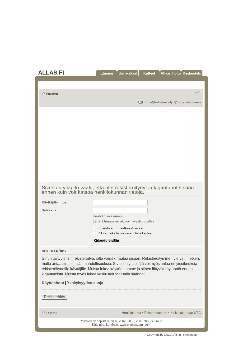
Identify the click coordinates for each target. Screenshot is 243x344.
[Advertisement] (121, 36)
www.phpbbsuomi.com (135, 324)
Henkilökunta (131, 313)
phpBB (101, 321)
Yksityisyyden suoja (85, 283)
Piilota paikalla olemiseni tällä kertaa (124, 233)
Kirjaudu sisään (189, 102)
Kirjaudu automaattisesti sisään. (121, 228)
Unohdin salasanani (107, 216)
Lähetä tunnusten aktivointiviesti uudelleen (124, 221)
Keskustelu (192, 73)
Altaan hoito (171, 73)
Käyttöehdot (53, 283)
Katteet (149, 73)
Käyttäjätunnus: (55, 202)
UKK (145, 102)
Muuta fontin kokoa (197, 92)
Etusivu (106, 73)
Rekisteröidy (163, 102)
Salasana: (50, 210)
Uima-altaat (128, 73)
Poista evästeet (155, 313)
